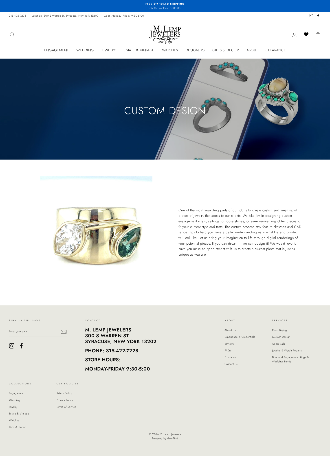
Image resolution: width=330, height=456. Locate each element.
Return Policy (64, 393)
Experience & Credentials (239, 337)
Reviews (229, 344)
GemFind (172, 438)
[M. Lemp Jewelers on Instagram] (11, 346)
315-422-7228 (17, 16)
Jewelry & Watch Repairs (287, 350)
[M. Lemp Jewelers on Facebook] (21, 346)
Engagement (56, 50)
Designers (195, 50)
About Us (230, 330)
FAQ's (227, 350)
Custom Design (281, 337)
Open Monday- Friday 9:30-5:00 (124, 16)
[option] (165, 6)
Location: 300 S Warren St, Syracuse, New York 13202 (65, 16)
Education (230, 357)
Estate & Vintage (139, 50)
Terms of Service (66, 407)
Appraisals (278, 344)
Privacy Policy (65, 400)
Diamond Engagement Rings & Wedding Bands (290, 359)
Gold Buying (279, 330)
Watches (170, 50)
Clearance (276, 50)
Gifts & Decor (225, 50)
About (252, 50)
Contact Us (231, 364)
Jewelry (108, 50)
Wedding (85, 50)
